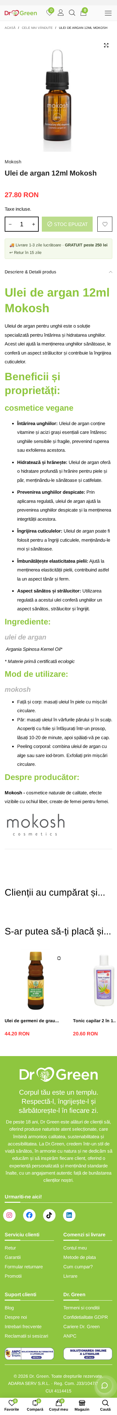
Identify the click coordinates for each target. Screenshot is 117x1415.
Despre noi (16, 1317)
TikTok (49, 1215)
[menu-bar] (108, 13)
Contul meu (75, 1247)
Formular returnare (24, 1266)
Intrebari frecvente (23, 1326)
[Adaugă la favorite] (104, 224)
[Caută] (72, 13)
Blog (9, 1307)
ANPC (69, 1336)
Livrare (70, 1276)
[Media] (106, 45)
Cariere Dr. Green (81, 1326)
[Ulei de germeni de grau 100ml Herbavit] (36, 980)
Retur (10, 1247)
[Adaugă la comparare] (59, 958)
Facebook (29, 1215)
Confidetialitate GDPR (85, 1317)
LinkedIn (69, 1215)
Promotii (13, 1276)
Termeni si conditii (81, 1307)
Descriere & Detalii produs (30, 271)
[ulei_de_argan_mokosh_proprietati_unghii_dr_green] (58, 93)
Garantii (13, 1257)
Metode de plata (79, 1257)
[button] (10, 224)
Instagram (9, 1215)
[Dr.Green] (21, 13)
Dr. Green (39, 1376)
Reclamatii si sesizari (26, 1336)
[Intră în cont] (60, 13)
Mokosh (13, 161)
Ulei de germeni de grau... (32, 1020)
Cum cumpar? (78, 1266)
